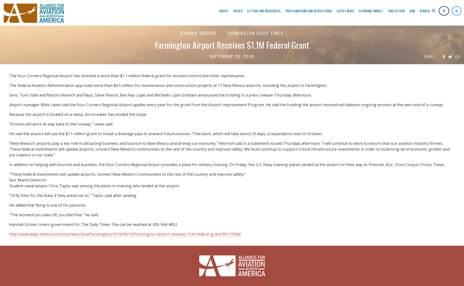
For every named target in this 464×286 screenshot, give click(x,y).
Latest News (345, 10)
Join (412, 10)
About (223, 10)
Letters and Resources (264, 10)
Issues (237, 10)
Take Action (396, 10)
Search (425, 10)
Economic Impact (371, 10)
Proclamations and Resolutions (308, 10)
